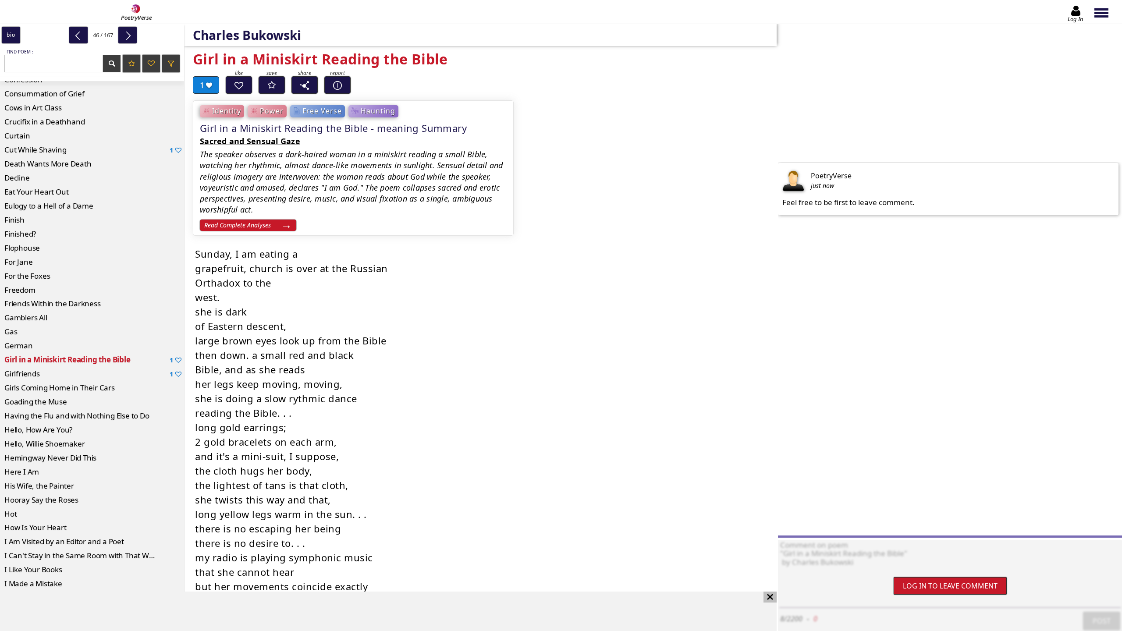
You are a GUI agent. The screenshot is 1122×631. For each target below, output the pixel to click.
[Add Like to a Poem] (239, 85)
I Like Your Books (33, 569)
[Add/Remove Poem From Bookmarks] (272, 85)
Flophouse (22, 248)
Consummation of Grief (44, 94)
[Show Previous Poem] (78, 35)
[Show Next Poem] (127, 35)
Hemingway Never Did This (50, 458)
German (18, 345)
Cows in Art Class (33, 108)
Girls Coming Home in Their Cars (59, 388)
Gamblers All (25, 317)
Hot (10, 514)
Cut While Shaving (89, 150)
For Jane (18, 262)
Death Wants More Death (48, 164)
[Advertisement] (379, 611)
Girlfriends (89, 374)
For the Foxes (27, 276)
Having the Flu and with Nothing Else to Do (76, 416)
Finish (14, 220)
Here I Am (21, 472)
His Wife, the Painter (39, 486)
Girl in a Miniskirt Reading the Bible (89, 359)
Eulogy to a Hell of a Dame (48, 206)
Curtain (17, 136)
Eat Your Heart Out (36, 192)
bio (11, 35)
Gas (10, 331)
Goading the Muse (35, 402)
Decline (17, 178)
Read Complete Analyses (237, 225)
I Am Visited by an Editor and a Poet (64, 541)
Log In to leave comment (950, 586)
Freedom (20, 290)
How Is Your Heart (35, 527)
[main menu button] (1105, 12)
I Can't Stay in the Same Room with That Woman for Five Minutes (94, 555)
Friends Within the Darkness (52, 303)
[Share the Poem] (304, 85)
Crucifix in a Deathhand (44, 122)
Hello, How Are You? (38, 430)
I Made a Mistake (33, 583)
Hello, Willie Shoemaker (44, 444)
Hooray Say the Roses (41, 500)
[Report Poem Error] (337, 85)
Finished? (20, 234)
